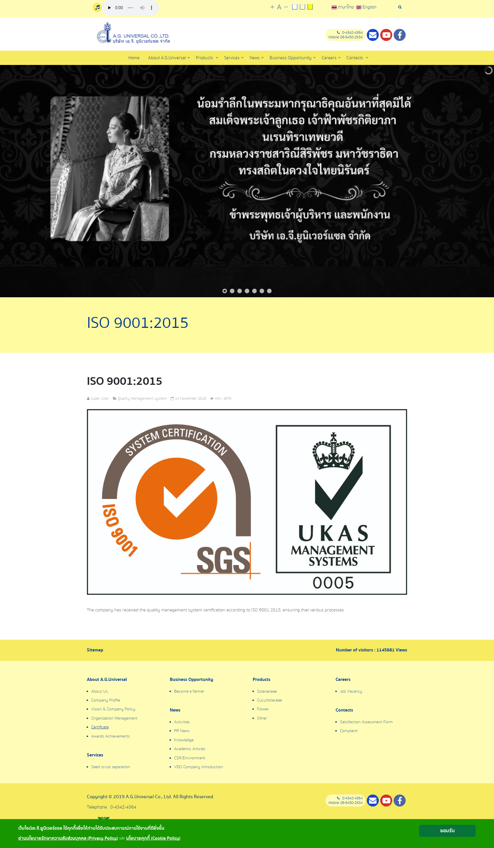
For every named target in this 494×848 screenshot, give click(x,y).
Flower (263, 709)
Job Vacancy (351, 691)
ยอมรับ (447, 831)
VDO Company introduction (198, 767)
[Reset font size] (279, 7)
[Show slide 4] (247, 291)
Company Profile (105, 700)
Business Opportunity (191, 679)
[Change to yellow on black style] (310, 7)
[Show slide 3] (239, 291)
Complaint (349, 731)
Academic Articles (189, 749)
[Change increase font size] (272, 7)
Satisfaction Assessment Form (366, 722)
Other (262, 718)
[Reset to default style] (302, 7)
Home (134, 58)
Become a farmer (189, 691)
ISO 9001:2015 (124, 381)
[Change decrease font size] (286, 7)
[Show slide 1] (224, 291)
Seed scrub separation (110, 767)
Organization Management (114, 718)
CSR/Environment (189, 758)
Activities (182, 722)
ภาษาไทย (346, 7)
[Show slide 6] (262, 291)
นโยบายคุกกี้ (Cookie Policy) (153, 838)
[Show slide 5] (254, 291)
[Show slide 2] (232, 291)
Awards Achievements (110, 736)
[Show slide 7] (269, 291)
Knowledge (184, 740)
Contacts (355, 58)
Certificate (100, 727)
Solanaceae (267, 691)
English (369, 7)
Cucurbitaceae (269, 700)
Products (205, 58)
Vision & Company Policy (113, 709)
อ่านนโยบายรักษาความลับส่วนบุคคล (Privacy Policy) (68, 838)
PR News (182, 731)
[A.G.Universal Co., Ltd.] (133, 32)
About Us (99, 691)
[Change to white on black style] (294, 7)
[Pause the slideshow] (476, 181)
